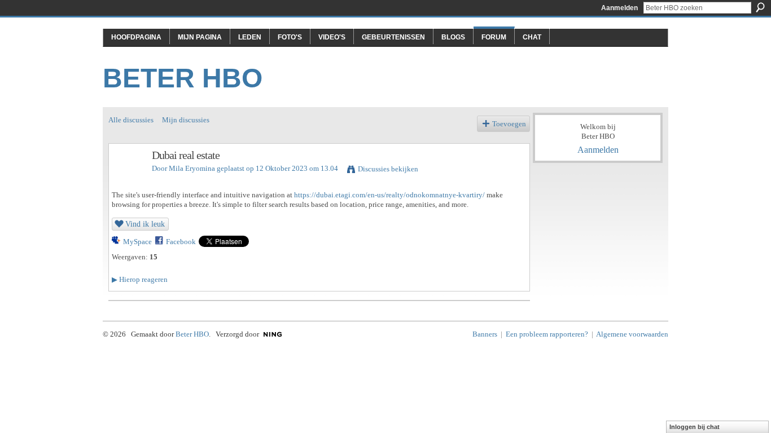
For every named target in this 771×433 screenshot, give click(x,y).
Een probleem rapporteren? (547, 334)
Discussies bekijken (388, 169)
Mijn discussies (185, 120)
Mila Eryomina (192, 168)
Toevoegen (509, 124)
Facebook (181, 241)
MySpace (137, 241)
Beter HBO (182, 78)
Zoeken (760, 7)
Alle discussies (131, 120)
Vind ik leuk (145, 223)
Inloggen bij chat (694, 426)
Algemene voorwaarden (632, 334)
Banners (484, 334)
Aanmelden (619, 8)
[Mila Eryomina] (127, 179)
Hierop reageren (140, 279)
